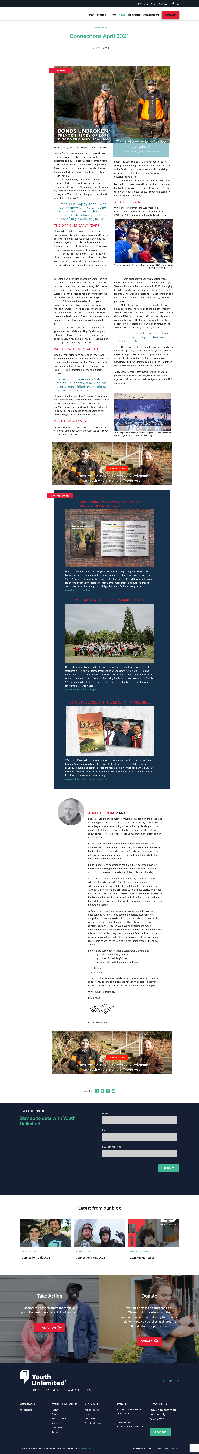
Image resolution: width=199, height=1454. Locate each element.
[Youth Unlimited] (39, 14)
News (122, 14)
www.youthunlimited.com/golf (81, 689)
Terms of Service (45, 1448)
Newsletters (99, 27)
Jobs (87, 1414)
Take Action (134, 14)
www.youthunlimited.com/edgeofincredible (88, 779)
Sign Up (160, 1431)
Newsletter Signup (146, 3)
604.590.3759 (126, 1422)
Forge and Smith (85, 1448)
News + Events (59, 1418)
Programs (102, 14)
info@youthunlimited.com (131, 1426)
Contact (163, 3)
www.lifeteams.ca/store (78, 590)
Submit (169, 1168)
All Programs (26, 1409)
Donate (170, 15)
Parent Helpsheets (93, 1423)
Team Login (175, 1448)
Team (113, 14)
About (91, 14)
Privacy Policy (57, 1448)
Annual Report (151, 14)
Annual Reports (139, 1251)
